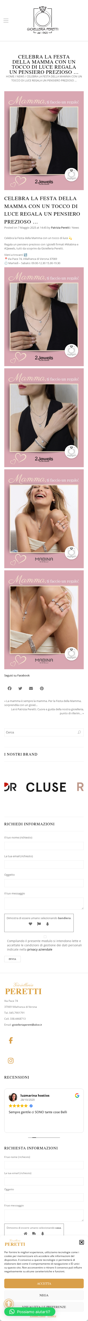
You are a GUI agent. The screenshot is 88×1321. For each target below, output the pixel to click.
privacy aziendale (39, 949)
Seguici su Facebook (17, 675)
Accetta (44, 1283)
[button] (81, 1242)
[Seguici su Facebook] (11, 1040)
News (20, 76)
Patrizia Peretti (60, 227)
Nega (44, 1295)
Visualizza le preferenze (44, 1307)
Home (10, 76)
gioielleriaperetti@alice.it (27, 1024)
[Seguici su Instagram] (11, 1061)
